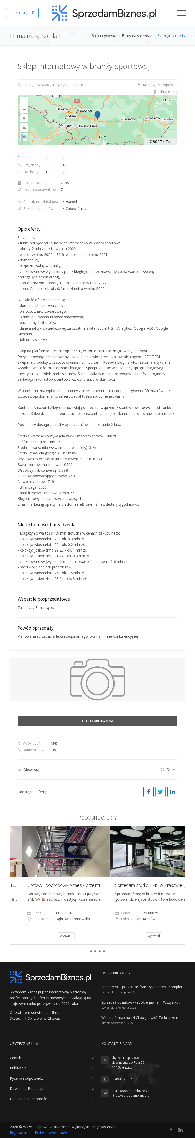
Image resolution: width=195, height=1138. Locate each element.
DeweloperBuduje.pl (26, 1088)
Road (24, 137)
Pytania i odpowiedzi (27, 1078)
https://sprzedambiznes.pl (130, 1095)
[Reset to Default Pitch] (24, 127)
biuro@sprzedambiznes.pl (130, 1091)
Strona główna (104, 35)
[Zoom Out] (24, 109)
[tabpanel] (54, 885)
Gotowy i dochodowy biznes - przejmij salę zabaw (63, 885)
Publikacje (18, 1067)
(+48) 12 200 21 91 (124, 1079)
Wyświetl (54, 936)
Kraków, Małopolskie (159, 84)
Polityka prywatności (52, 1132)
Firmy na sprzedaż (137, 35)
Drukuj (171, 769)
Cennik (15, 1057)
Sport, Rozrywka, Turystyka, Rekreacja (54, 84)
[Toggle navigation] (181, 13)
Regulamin (18, 1132)
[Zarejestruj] (34, 13)
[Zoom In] (24, 101)
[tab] (97, 92)
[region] (97, 120)
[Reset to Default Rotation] (24, 118)
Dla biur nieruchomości (29, 1098)
